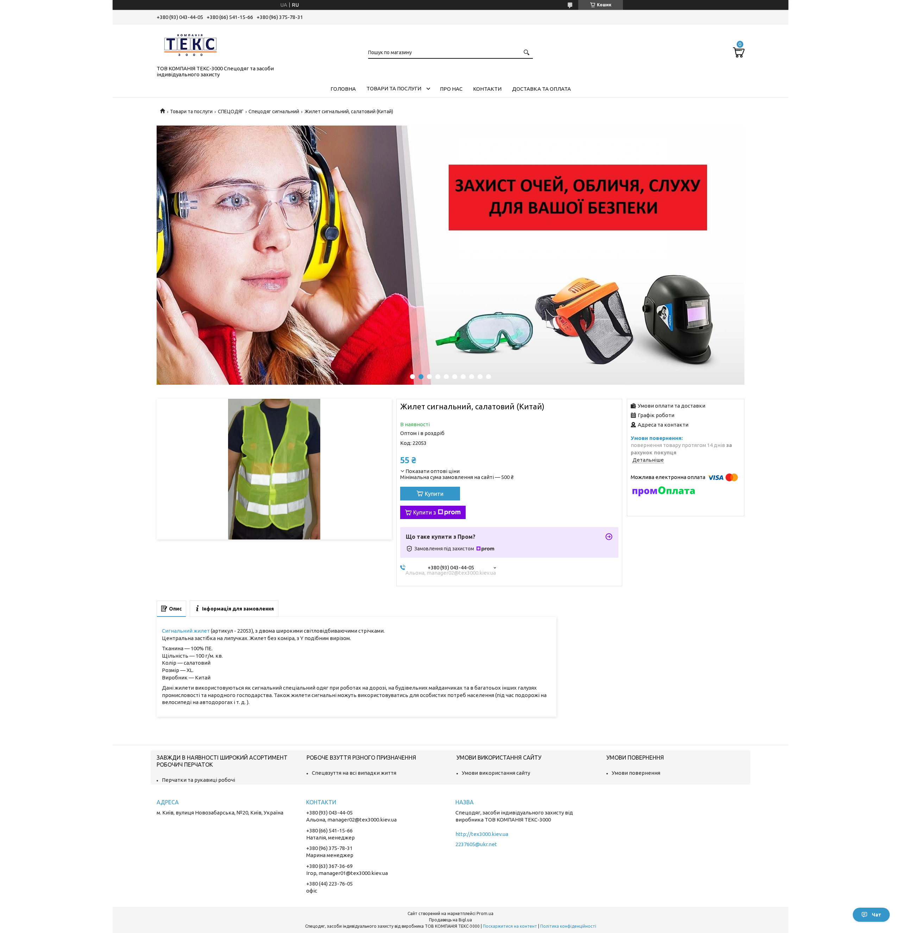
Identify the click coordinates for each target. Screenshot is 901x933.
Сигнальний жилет (186, 631)
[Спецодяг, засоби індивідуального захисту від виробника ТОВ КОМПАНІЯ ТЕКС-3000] (192, 44)
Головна (343, 89)
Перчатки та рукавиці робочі (198, 780)
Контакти (487, 89)
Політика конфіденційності (568, 926)
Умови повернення (636, 773)
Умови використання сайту (496, 773)
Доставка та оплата (541, 89)
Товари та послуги (393, 88)
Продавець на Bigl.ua (450, 920)
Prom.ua (485, 913)
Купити (434, 494)
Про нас (451, 89)
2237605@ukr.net (476, 844)
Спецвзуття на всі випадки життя (354, 773)
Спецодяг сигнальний (273, 111)
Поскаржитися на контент (510, 926)
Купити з (424, 512)
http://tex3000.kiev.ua (481, 834)
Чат (876, 915)
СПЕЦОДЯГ (231, 111)
